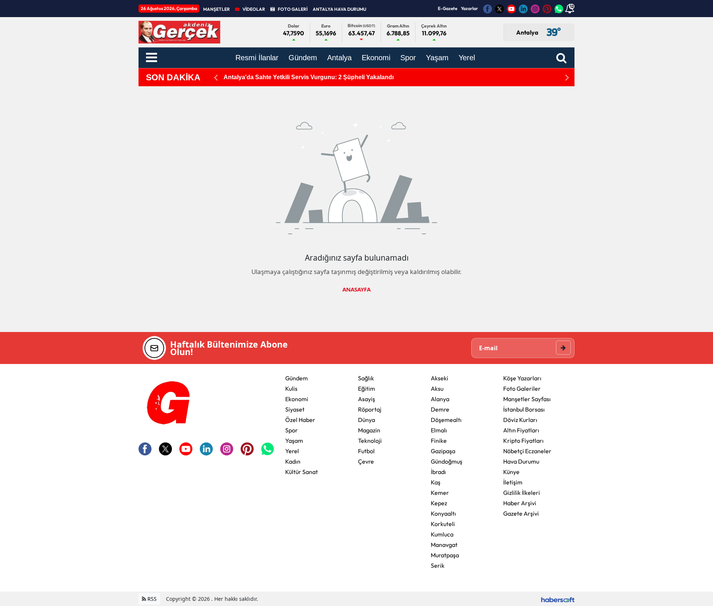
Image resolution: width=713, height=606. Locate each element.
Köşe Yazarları (522, 378)
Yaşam (294, 440)
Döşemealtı (446, 419)
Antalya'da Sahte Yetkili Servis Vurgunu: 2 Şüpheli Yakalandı (309, 77)
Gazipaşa (443, 451)
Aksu (437, 388)
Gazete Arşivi (521, 513)
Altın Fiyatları (521, 430)
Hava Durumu (521, 461)
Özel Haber (300, 419)
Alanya (440, 399)
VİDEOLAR (253, 9)
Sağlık (366, 378)
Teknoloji (370, 440)
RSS (151, 598)
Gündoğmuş (446, 461)
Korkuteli (443, 524)
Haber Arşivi (519, 503)
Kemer (440, 492)
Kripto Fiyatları (523, 440)
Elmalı (439, 430)
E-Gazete (447, 8)
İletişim (512, 482)
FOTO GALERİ (292, 9)
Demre (440, 409)
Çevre (366, 461)
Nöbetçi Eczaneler (527, 451)
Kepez (439, 503)
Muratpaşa (445, 555)
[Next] (567, 77)
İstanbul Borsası (524, 409)
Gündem (296, 378)
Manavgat (444, 544)
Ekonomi (296, 399)
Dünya (366, 419)
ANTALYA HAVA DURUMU (339, 9)
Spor (291, 430)
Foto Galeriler (522, 388)
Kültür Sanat (301, 472)
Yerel (292, 451)
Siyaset (295, 409)
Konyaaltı (443, 513)
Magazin (369, 430)
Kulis (291, 388)
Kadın (292, 461)
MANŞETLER (216, 9)
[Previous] (216, 77)
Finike (439, 440)
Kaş (435, 482)
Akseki (439, 378)
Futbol (366, 451)
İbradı (438, 472)
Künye (511, 472)
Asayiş (366, 399)
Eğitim (366, 388)
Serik (438, 565)
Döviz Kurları (520, 419)
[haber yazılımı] (557, 599)
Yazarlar (469, 8)
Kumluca (442, 534)
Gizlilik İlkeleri (521, 492)
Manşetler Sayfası (527, 399)
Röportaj (369, 409)
